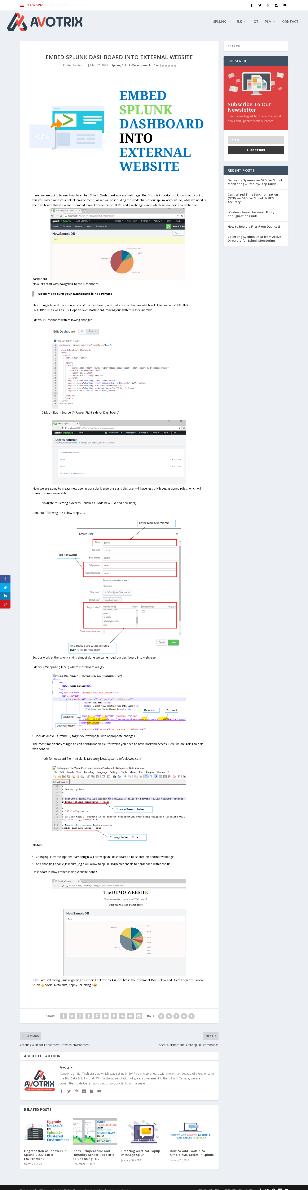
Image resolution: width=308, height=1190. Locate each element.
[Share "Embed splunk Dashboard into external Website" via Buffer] (114, 1016)
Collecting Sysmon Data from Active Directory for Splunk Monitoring (254, 238)
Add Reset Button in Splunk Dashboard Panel (76, 5)
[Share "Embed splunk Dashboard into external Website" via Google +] (80, 1016)
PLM (268, 22)
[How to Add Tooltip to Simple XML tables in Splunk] (192, 1131)
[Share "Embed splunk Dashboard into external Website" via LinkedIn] (105, 1016)
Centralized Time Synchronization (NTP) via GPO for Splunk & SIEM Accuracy (253, 198)
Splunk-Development (136, 65)
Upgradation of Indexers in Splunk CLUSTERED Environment (45, 1154)
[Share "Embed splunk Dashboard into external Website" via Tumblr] (88, 1016)
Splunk (219, 22)
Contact (290, 22)
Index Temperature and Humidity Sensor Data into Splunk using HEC (94, 1154)
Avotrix (82, 65)
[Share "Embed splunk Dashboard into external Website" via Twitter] (72, 1016)
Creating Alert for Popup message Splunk (140, 1153)
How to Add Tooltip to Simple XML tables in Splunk (192, 1153)
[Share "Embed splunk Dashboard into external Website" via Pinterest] (97, 1016)
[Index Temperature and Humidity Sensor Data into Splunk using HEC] (95, 1131)
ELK (239, 22)
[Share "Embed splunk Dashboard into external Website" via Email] (130, 1016)
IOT (256, 22)
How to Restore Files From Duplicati (254, 226)
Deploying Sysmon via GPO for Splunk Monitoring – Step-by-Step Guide (255, 182)
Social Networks (56, 985)
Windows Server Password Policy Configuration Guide (251, 214)
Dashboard (107, 195)
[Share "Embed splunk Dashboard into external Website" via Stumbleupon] (122, 1016)
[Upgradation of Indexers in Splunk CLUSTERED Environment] (46, 1131)
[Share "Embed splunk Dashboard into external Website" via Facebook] (63, 1016)
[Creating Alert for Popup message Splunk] (143, 1131)
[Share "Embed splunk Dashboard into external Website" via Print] (139, 1016)
